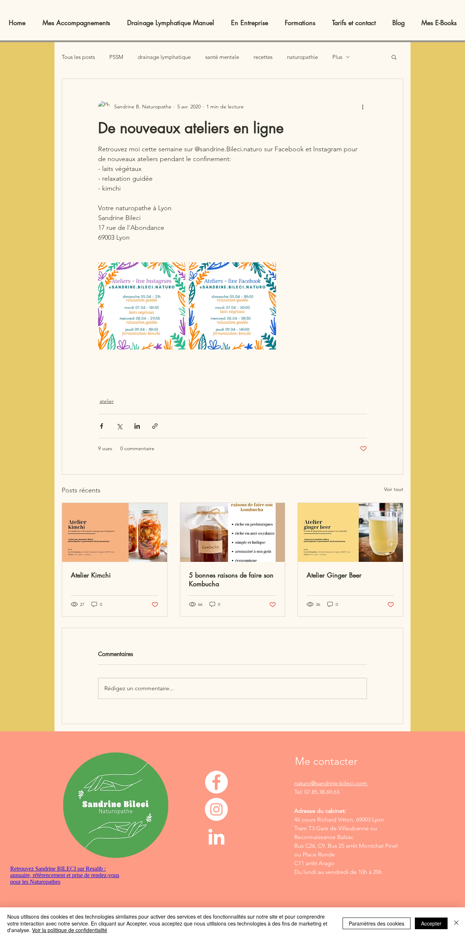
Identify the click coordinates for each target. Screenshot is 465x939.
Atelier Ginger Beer (334, 575)
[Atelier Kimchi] (114, 532)
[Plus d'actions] (362, 106)
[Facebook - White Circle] (216, 782)
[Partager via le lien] (154, 426)
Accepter (431, 923)
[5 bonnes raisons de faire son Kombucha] (232, 532)
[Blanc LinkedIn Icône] (216, 836)
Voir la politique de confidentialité (69, 930)
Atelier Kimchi (91, 575)
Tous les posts (78, 56)
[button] (394, 57)
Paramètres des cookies (376, 923)
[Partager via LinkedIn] (137, 426)
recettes (263, 56)
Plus (337, 56)
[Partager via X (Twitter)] (119, 426)
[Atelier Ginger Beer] (350, 532)
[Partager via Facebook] (101, 426)
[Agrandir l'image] (141, 305)
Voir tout (393, 489)
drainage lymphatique (164, 56)
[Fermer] (456, 923)
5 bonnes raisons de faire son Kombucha (231, 579)
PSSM (116, 56)
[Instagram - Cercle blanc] (216, 809)
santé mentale (222, 56)
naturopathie (302, 56)
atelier (107, 401)
